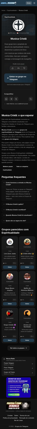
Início (3, 10)
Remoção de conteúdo (26, 418)
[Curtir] (12, 68)
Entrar (10, 267)
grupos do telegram (11, 139)
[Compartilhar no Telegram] (11, 99)
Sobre (16, 415)
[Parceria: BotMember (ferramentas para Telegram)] (18, 387)
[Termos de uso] (18, 405)
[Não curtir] (24, 68)
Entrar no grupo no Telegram (17, 78)
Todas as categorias (22, 166)
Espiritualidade (12, 10)
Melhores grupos (8, 166)
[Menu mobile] (34, 3)
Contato (10, 415)
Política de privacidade (10, 418)
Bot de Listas (18, 420)
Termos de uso (24, 415)
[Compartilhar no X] (16, 99)
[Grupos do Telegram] (8, 3)
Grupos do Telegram (21, 426)
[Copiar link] (31, 99)
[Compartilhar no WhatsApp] (6, 99)
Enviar (29, 3)
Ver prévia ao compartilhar (17, 104)
